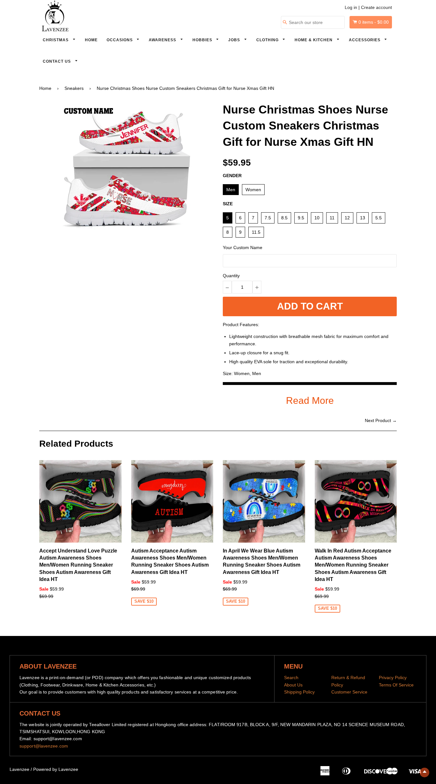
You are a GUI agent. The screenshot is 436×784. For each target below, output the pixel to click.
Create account (376, 7)
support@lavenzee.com (43, 746)
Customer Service (349, 691)
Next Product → (381, 420)
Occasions (120, 40)
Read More (310, 400)
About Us (293, 684)
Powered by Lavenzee (55, 769)
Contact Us (57, 61)
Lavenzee (19, 769)
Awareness (163, 40)
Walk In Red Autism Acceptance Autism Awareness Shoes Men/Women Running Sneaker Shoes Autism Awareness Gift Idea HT (353, 565)
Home (91, 40)
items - (373, 22)
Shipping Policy (299, 691)
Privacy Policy (393, 677)
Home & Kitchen (314, 40)
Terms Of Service (396, 684)
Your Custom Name (242, 247)
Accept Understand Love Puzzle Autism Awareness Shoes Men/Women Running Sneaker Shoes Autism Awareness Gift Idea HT (78, 565)
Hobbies (203, 40)
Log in (351, 7)
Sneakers (74, 88)
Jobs (234, 40)
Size (228, 203)
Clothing (268, 40)
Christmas (56, 40)
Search (291, 677)
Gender (232, 175)
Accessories (365, 40)
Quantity (231, 275)
